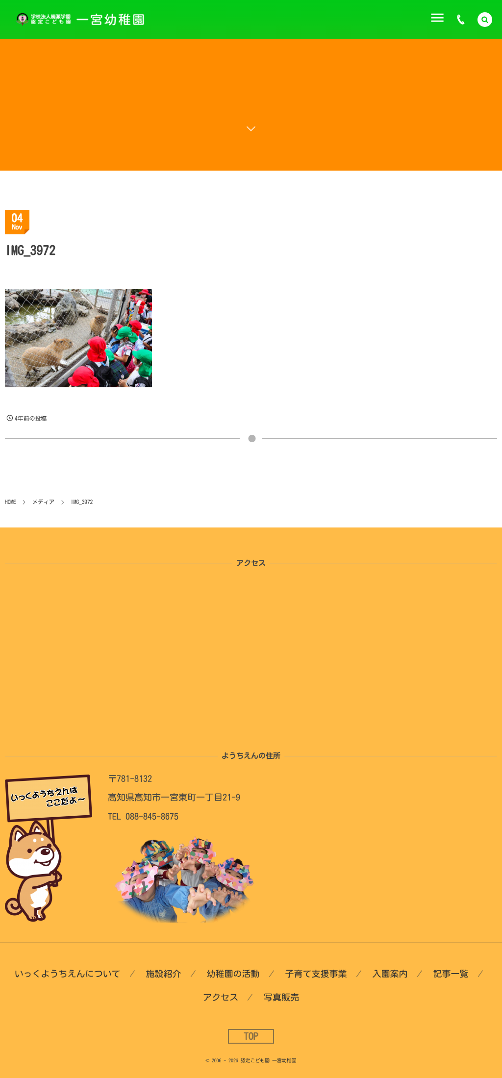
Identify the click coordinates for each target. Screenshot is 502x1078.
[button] (484, 19)
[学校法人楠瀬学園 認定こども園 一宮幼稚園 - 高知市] (84, 19)
